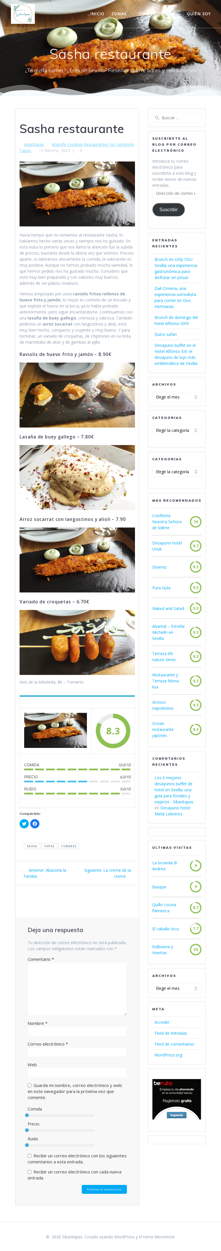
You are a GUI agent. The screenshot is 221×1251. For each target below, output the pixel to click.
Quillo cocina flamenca (164, 907)
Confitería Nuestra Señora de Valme (167, 521)
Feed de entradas (171, 1033)
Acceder (162, 1022)
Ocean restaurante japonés (163, 729)
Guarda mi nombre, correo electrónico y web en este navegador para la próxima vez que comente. (75, 1091)
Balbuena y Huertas (162, 949)
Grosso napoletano (163, 705)
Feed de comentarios (174, 1044)
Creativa (75, 144)
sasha (32, 846)
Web (32, 1064)
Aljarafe (59, 144)
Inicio (97, 13)
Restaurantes (96, 144)
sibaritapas (34, 144)
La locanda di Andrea (164, 865)
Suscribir (168, 209)
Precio (33, 1124)
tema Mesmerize (159, 1237)
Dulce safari (166, 334)
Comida (35, 1109)
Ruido (33, 1139)
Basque (159, 887)
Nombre (37, 1023)
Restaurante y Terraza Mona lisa (165, 681)
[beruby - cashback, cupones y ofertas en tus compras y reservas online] (176, 1118)
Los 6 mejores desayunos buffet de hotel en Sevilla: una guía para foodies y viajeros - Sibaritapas (174, 790)
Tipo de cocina (156, 13)
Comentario (41, 959)
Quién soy (199, 13)
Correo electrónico (48, 1044)
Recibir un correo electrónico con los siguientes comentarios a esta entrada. (77, 1159)
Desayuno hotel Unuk (167, 546)
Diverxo (159, 567)
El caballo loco (165, 928)
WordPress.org (168, 1055)
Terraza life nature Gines (164, 656)
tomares (69, 846)
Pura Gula (161, 587)
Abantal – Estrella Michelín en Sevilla (168, 632)
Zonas (119, 13)
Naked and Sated (168, 608)
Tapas (25, 150)
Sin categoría (122, 144)
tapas (49, 846)
